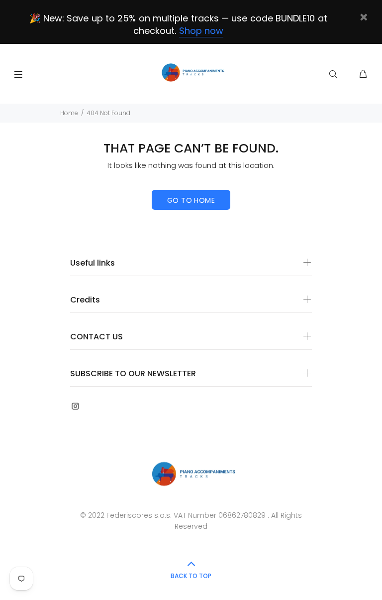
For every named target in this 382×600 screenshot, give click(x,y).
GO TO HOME (191, 200)
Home (69, 113)
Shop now (201, 30)
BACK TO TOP (191, 576)
